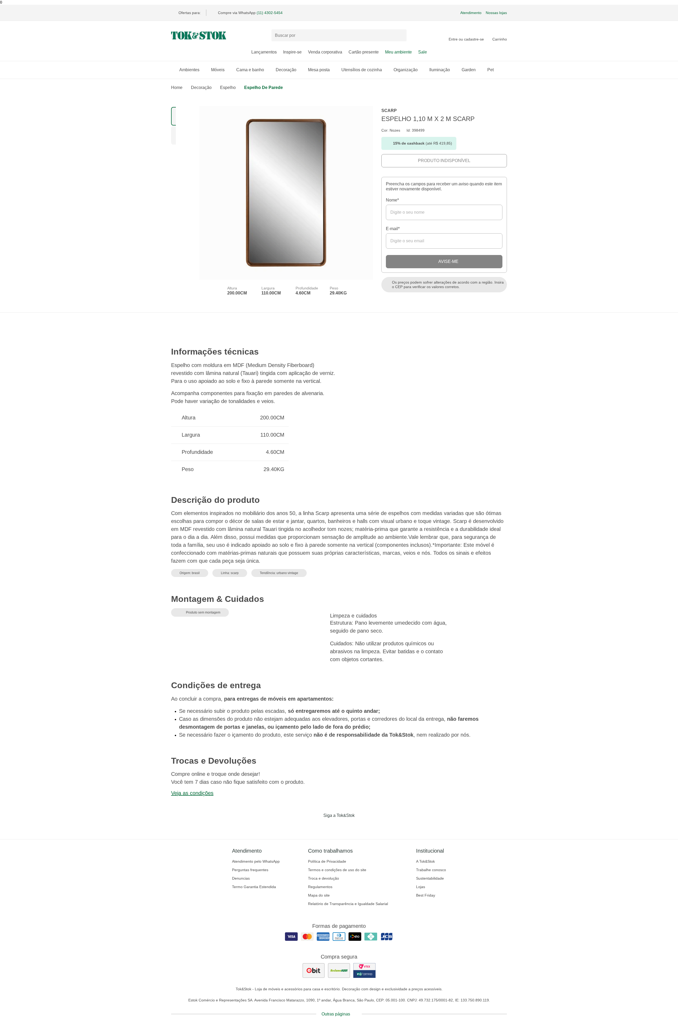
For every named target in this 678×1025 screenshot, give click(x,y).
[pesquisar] (400, 35)
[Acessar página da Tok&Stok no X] (361, 826)
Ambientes (189, 70)
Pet (490, 70)
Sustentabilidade (430, 878)
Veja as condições (192, 793)
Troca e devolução (323, 878)
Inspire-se (292, 52)
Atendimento (470, 13)
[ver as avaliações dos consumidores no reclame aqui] (339, 970)
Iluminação (439, 70)
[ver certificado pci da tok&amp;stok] (364, 970)
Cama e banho (250, 70)
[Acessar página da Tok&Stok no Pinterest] (346, 826)
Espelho (228, 87)
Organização (406, 70)
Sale (422, 52)
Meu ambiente (398, 52)
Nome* (392, 200)
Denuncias (241, 878)
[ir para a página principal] (198, 35)
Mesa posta (319, 70)
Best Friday (425, 895)
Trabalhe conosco (431, 870)
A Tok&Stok (425, 861)
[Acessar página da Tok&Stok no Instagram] (331, 826)
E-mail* (393, 228)
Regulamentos (320, 887)
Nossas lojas (496, 13)
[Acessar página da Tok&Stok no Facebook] (317, 826)
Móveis (218, 70)
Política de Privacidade (327, 861)
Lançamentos (264, 52)
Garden (469, 70)
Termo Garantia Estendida (254, 887)
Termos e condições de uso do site (337, 870)
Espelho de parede (263, 87)
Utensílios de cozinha (361, 70)
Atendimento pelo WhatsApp (256, 861)
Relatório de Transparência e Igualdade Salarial (348, 904)
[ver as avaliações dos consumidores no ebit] (313, 970)
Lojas (420, 887)
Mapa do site (319, 895)
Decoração (286, 70)
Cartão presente (364, 52)
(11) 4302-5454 (270, 13)
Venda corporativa (325, 52)
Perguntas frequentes (250, 870)
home (176, 87)
